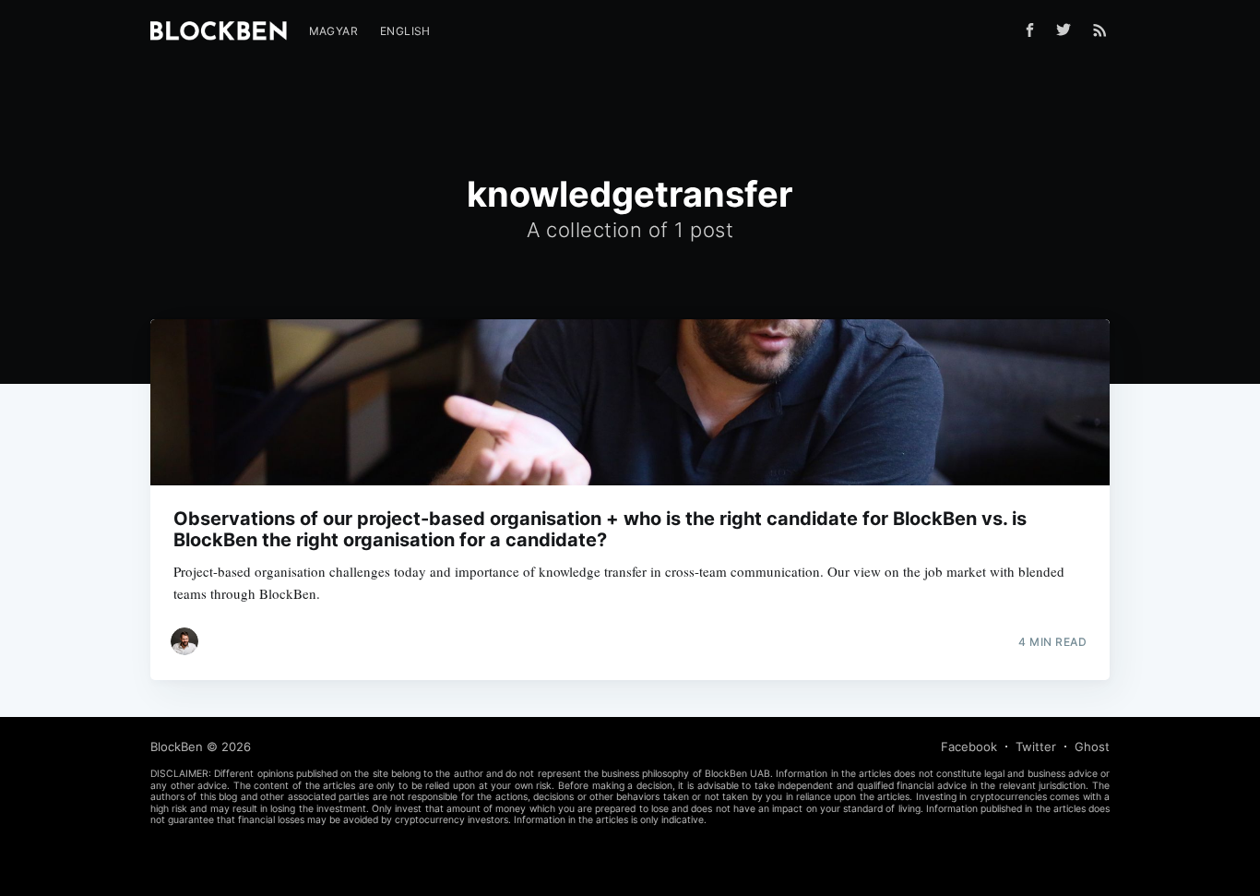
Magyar (333, 31)
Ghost (1092, 746)
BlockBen (176, 746)
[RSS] (1100, 29)
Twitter (1036, 746)
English (405, 31)
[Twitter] (1068, 29)
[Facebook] (1030, 30)
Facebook (969, 746)
